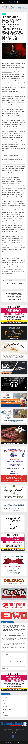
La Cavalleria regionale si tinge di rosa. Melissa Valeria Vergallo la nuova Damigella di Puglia (14, 634)
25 (7, 664)
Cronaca (5, 697)
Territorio (5, 715)
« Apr (3, 668)
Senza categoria (7, 709)
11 (7, 661)
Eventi (4, 14)
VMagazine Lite (21, 742)
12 (10, 661)
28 (17, 664)
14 (17, 661)
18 (7, 662)
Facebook (5, 65)
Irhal (12, 96)
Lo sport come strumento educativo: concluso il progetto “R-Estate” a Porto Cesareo (14, 639)
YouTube (11, 65)
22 (20, 662)
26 (10, 664)
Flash (4, 703)
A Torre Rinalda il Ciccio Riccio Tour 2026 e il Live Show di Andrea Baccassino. (14, 643)
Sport (4, 712)
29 (20, 664)
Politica (5, 706)
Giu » (6, 668)
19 (10, 662)
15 (20, 661)
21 (17, 662)
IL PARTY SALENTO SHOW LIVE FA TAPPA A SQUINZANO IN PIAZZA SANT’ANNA (14, 648)
